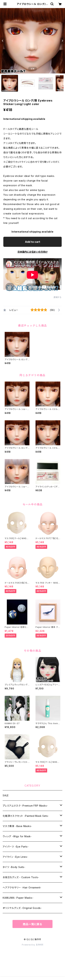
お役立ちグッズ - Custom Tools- (21, 877)
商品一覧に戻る (32, 924)
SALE (6, 795)
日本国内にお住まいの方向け (33, 251)
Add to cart (32, 241)
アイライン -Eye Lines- (15, 856)
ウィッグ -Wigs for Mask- (17, 836)
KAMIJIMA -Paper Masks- (18, 897)
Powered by (29, 944)
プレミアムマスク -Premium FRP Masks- (25, 805)
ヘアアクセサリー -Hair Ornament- (22, 887)
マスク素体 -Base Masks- (17, 826)
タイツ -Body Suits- (14, 867)
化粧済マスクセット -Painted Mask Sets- (26, 815)
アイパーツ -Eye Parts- (16, 846)
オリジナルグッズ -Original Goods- (22, 908)
